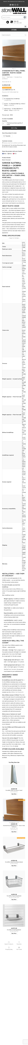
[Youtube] (13, 5)
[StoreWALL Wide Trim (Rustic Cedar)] (14, 776)
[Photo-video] (10, 5)
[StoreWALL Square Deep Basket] (14, 881)
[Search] (25, 17)
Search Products (9, 944)
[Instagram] (15, 5)
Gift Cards (19, 949)
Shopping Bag (8, 949)
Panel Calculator (18, 201)
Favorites (19, 944)
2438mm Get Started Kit (17, 692)
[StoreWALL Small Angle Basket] (14, 915)
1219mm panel (20, 701)
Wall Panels (10, 77)
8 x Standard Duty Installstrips (12, 99)
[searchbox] (14, 35)
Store (3, 77)
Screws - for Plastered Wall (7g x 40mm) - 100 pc (15, 104)
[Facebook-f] (18, 5)
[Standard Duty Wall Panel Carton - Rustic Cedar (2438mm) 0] (14, 54)
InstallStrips (5, 578)
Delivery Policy (9, 746)
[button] (25, 26)
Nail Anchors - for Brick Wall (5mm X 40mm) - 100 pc (13, 109)
